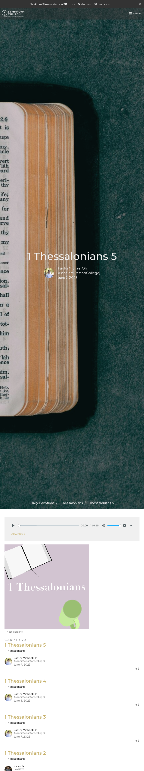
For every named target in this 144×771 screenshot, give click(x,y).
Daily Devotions (43, 503)
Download (17, 533)
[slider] (48, 525)
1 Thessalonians (71, 503)
